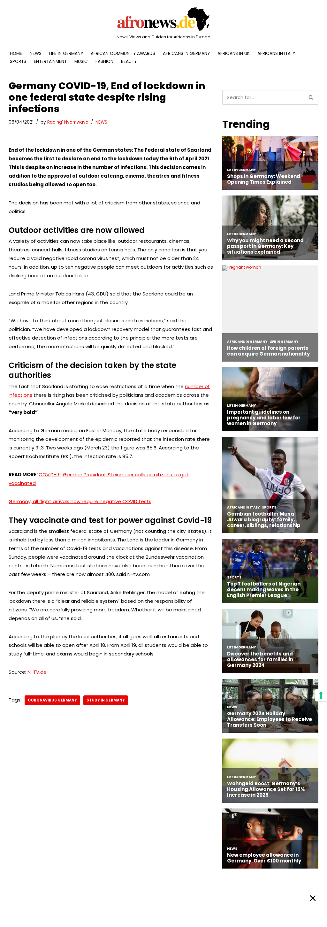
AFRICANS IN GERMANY (186, 53)
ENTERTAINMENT (50, 61)
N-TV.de (37, 672)
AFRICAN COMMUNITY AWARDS (123, 53)
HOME (16, 53)
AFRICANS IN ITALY (276, 53)
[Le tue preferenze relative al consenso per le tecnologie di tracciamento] (321, 695)
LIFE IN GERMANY (66, 53)
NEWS (36, 53)
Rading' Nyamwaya (67, 122)
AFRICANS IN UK (233, 53)
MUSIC (81, 61)
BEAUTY (129, 61)
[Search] (311, 97)
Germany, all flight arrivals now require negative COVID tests (80, 501)
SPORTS (18, 61)
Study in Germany (106, 700)
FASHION (104, 61)
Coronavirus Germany (52, 700)
